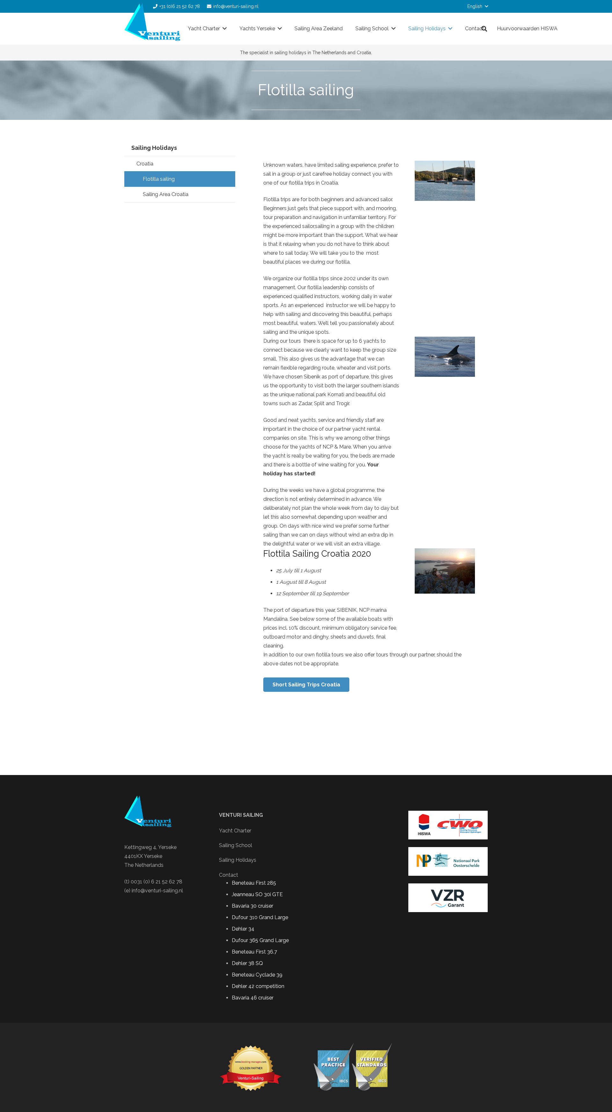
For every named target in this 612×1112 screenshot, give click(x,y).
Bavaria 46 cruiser (252, 998)
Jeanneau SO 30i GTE (257, 894)
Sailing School (235, 845)
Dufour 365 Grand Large (260, 940)
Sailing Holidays (154, 147)
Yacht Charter (235, 831)
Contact (228, 875)
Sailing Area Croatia (165, 194)
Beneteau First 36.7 (254, 952)
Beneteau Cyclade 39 (257, 975)
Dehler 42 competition (258, 986)
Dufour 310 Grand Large (260, 917)
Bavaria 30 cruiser (252, 906)
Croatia (144, 164)
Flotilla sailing (159, 179)
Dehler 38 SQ (247, 963)
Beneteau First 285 (254, 883)
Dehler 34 (243, 929)
